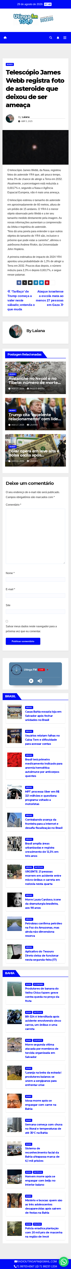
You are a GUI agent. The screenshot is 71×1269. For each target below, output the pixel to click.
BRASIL (29, 707)
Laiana (26, 117)
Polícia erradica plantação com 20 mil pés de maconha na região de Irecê (43, 1232)
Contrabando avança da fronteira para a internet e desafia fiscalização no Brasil (43, 823)
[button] (50, 37)
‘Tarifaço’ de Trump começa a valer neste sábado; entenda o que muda (21, 300)
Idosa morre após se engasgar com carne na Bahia (40, 1104)
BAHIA (28, 984)
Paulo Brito (37, 388)
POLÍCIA (37, 1224)
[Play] (31, 681)
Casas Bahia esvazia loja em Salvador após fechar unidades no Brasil (43, 716)
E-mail (10, 589)
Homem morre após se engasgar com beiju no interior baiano (40, 1180)
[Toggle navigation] (65, 38)
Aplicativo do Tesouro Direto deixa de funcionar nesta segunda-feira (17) (41, 955)
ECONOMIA (38, 984)
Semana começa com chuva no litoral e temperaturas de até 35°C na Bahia (43, 1128)
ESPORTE (38, 1040)
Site (8, 605)
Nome (10, 573)
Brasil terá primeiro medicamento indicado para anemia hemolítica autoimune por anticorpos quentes (43, 768)
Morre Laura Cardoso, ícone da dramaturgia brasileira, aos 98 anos (43, 903)
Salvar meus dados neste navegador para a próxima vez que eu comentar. (31, 629)
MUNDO (10, 64)
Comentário (13, 504)
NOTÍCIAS (39, 867)
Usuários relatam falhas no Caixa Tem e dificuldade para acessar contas (42, 739)
